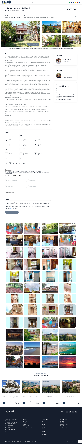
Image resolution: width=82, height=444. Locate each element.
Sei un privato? (26, 425)
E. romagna (44, 433)
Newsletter (25, 422)
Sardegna (43, 431)
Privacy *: (7, 199)
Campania (43, 424)
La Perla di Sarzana (10, 396)
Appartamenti (62, 421)
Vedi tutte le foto (34, 44)
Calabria (43, 427)
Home (15, 2)
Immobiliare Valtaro (13, 441)
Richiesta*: (8, 189)
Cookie (76, 441)
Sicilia (43, 428)
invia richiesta (12, 212)
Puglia (43, 425)
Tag (32, 441)
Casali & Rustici (63, 425)
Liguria (43, 421)
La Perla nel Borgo (70, 396)
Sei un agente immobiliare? (28, 427)
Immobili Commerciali (64, 427)
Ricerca (48, 2)
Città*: (7, 183)
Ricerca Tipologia (30, 2)
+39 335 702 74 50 (9, 431)
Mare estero (44, 435)
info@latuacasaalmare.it (68, 62)
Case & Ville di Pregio (63, 424)
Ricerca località (21, 2)
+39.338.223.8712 (67, 75)
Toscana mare (44, 422)
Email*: (30, 177)
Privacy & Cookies (70, 441)
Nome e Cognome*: (9, 177)
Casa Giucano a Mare (30, 396)
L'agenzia (37, 2)
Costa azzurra (44, 434)
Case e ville (62, 422)
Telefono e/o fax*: (32, 183)
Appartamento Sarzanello (50, 396)
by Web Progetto (37, 441)
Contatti (43, 2)
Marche (43, 430)
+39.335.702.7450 (67, 61)
